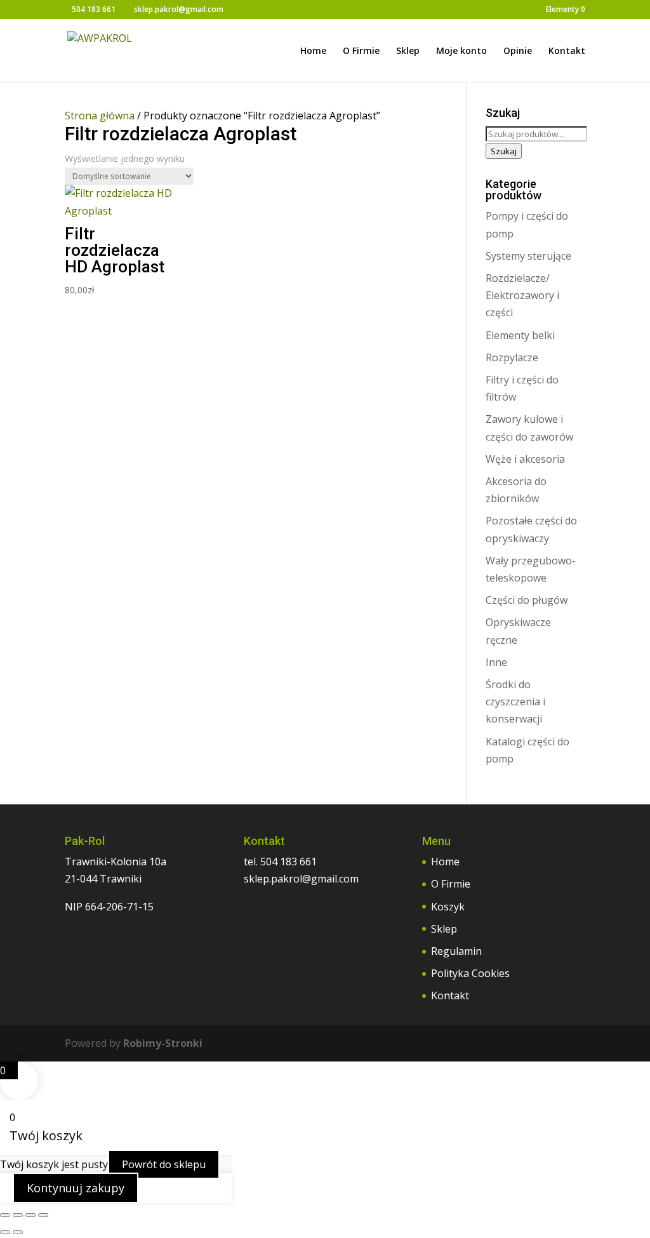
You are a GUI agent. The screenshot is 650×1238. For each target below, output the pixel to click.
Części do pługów (526, 600)
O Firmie (361, 51)
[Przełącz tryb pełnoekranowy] (18, 1215)
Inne (496, 662)
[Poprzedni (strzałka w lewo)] (5, 1232)
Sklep (408, 51)
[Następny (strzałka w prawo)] (18, 1232)
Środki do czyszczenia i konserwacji (515, 701)
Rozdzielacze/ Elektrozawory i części (522, 295)
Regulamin (456, 951)
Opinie (517, 51)
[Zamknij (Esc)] (43, 1215)
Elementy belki (520, 335)
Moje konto (461, 51)
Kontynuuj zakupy (75, 1187)
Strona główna (100, 116)
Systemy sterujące (528, 256)
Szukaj (504, 151)
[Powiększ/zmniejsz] (5, 1215)
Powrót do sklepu (164, 1164)
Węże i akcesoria (525, 459)
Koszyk (448, 907)
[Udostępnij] (30, 1215)
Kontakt (566, 51)
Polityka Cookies (470, 973)
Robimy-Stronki (162, 1043)
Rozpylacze (512, 357)
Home (313, 51)
